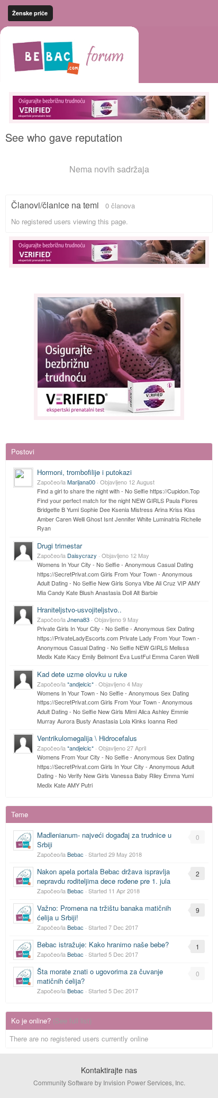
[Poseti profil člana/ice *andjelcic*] (23, 680)
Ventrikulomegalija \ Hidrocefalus (87, 738)
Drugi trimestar (59, 546)
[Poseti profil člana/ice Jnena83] (23, 615)
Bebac (75, 854)
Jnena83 (78, 619)
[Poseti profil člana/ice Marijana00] (23, 478)
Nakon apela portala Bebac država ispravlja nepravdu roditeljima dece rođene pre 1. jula (103, 876)
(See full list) (72, 1020)
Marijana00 (81, 482)
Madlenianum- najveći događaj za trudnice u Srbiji (104, 839)
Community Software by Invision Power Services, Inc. (109, 1082)
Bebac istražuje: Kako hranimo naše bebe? (103, 944)
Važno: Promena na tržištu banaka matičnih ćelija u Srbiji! (104, 912)
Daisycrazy (82, 555)
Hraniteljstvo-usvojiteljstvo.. (79, 610)
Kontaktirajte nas (109, 1070)
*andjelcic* (80, 684)
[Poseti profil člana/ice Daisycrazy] (23, 551)
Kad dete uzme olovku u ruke (82, 674)
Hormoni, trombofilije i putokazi (84, 472)
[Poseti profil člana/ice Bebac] (23, 840)
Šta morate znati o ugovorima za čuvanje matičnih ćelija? (100, 976)
